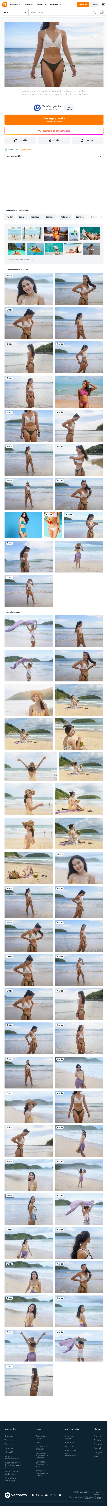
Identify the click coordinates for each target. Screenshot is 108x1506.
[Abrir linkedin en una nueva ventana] (42, 1495)
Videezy (8, 1442)
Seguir (69, 109)
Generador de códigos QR (11, 1477)
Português (96, 1442)
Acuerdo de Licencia (40, 1435)
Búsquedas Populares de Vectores (41, 1454)
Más (94, 1455)
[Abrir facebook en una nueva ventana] (33, 1495)
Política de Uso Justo (90, 1499)
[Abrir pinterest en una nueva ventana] (46, 1495)
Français (96, 1450)
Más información (14, 155)
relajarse (65, 215)
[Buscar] (94, 12)
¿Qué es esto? (26, 149)
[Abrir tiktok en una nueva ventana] (51, 1495)
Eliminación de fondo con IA (11, 1471)
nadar (10, 215)
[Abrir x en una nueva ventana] (55, 1495)
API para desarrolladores (11, 1456)
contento (50, 215)
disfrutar (80, 215)
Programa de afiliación (41, 1446)
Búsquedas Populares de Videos (41, 1471)
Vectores (14, 4)
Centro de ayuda (68, 1435)
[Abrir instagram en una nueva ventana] (37, 1495)
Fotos (27, 4)
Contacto (68, 1441)
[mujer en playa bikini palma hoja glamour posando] (23, 524)
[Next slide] (96, 215)
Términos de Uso (94, 1495)
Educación (9, 1450)
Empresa (8, 1446)
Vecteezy (8, 1438)
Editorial (54, 4)
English (95, 1434)
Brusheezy (9, 1434)
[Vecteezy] (4, 4)
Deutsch (95, 1446)
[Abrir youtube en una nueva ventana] (60, 1495)
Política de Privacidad (92, 1497)
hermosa (35, 215)
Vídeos (40, 4)
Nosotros (68, 1445)
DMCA (38, 1441)
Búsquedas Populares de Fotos (41, 1462)
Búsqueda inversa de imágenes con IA (13, 1463)
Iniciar (94, 4)
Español (95, 1438)
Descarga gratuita (54, 120)
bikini (21, 215)
